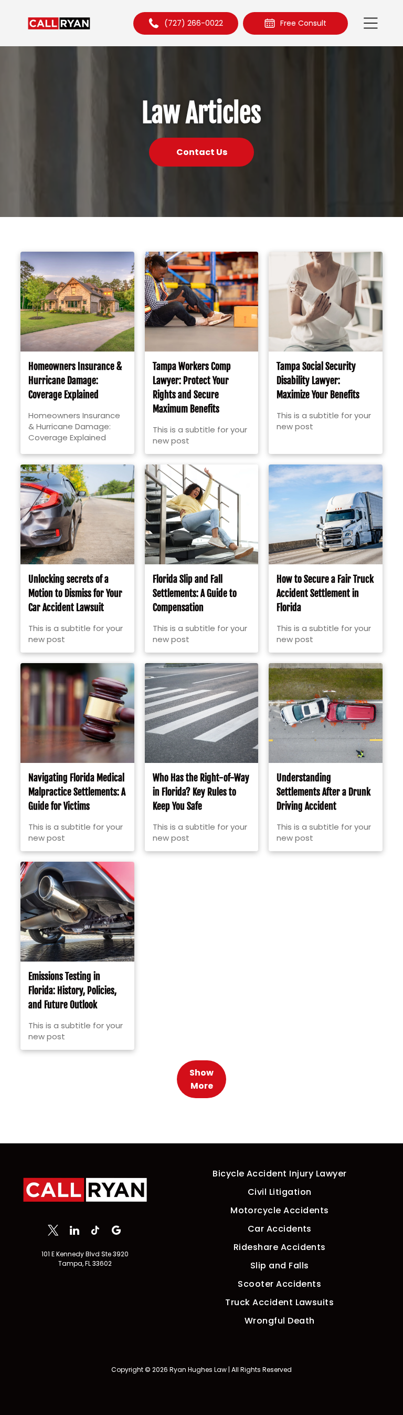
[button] (371, 23)
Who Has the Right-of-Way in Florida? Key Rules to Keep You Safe (201, 792)
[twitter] (53, 1231)
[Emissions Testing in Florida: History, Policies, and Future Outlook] (77, 912)
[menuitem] (279, 1173)
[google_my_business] (116, 1231)
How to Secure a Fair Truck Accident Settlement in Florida (325, 593)
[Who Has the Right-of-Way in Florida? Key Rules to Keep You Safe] (202, 713)
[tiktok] (95, 1231)
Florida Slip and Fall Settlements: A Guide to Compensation (195, 593)
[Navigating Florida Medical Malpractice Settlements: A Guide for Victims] (77, 713)
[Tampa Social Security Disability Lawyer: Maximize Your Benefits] (326, 302)
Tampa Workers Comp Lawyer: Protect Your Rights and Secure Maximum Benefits (192, 387)
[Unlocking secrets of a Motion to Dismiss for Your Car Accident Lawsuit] (77, 514)
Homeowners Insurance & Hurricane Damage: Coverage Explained (75, 380)
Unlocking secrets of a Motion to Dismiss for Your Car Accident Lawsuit (75, 593)
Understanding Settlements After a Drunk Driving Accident (323, 792)
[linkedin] (74, 1231)
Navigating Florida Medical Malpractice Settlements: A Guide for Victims (76, 792)
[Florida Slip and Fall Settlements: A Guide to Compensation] (202, 514)
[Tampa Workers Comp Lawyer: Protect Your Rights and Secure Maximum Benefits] (202, 302)
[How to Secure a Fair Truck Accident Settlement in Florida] (326, 514)
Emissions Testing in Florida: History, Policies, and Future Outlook (72, 990)
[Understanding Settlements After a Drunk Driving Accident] (326, 713)
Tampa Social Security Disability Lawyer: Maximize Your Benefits (318, 380)
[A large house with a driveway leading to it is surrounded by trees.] (77, 302)
